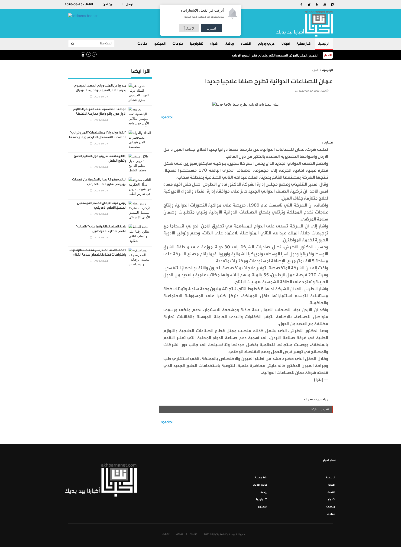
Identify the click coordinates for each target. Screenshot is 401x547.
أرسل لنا (128, 4)
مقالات (142, 44)
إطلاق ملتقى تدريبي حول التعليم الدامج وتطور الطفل (100, 158)
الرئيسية (323, 44)
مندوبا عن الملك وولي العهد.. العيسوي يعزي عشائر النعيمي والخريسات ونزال (100, 87)
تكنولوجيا (196, 44)
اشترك (211, 28)
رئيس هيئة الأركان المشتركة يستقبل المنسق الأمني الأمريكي (101, 205)
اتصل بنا (165, 533)
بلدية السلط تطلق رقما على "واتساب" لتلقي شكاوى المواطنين (101, 228)
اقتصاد (246, 44)
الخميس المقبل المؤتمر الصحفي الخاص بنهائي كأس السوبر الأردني (275, 55)
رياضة (229, 44)
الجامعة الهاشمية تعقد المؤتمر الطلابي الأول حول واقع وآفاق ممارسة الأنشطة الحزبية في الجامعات (99, 113)
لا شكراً (189, 28)
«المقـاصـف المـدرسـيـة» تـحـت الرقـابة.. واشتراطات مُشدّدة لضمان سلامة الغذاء (97, 252)
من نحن (108, 4)
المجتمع (159, 44)
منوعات (177, 44)
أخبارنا (285, 44)
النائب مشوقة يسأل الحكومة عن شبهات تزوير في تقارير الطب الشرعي (99, 181)
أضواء (214, 44)
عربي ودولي (266, 44)
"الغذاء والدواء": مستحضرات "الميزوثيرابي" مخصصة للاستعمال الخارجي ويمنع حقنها (97, 134)
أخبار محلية (304, 44)
